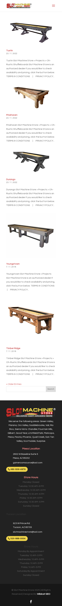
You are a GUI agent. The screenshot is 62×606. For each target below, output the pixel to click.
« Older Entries (13, 384)
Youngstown (13, 264)
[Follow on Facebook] (31, 601)
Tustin (9, 50)
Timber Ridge (13, 348)
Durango (10, 179)
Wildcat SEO (43, 594)
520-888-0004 (18, 539)
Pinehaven (11, 115)
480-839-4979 (18, 469)
